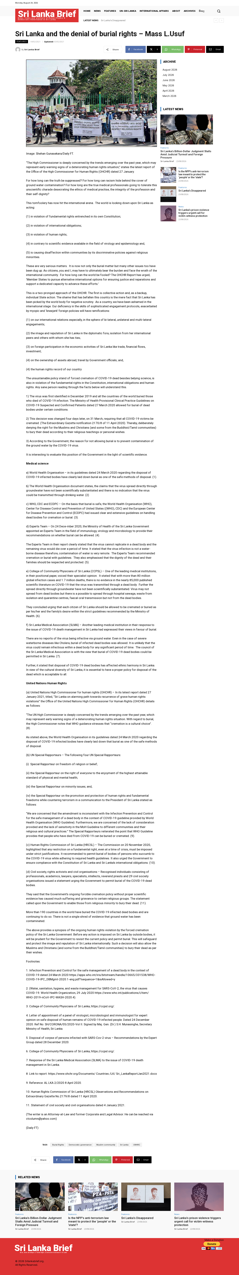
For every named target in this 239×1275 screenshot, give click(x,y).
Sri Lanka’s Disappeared (192, 190)
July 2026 (168, 74)
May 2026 (168, 85)
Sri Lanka (124, 1145)
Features (22, 41)
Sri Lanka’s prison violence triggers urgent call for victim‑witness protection (139, 20)
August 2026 (170, 69)
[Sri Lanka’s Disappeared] (168, 194)
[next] (221, 20)
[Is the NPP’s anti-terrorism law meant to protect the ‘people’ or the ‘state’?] (168, 175)
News (181, 206)
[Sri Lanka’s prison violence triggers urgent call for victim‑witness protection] (168, 213)
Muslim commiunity (105, 1145)
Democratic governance (80, 1145)
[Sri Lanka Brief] (18, 49)
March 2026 (169, 95)
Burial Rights (58, 1145)
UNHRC (136, 1145)
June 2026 (169, 80)
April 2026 (168, 90)
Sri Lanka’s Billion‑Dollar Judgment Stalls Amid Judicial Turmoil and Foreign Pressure (185, 154)
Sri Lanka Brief (32, 49)
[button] (219, 11)
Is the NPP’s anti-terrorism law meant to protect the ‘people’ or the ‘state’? (193, 174)
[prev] (216, 20)
